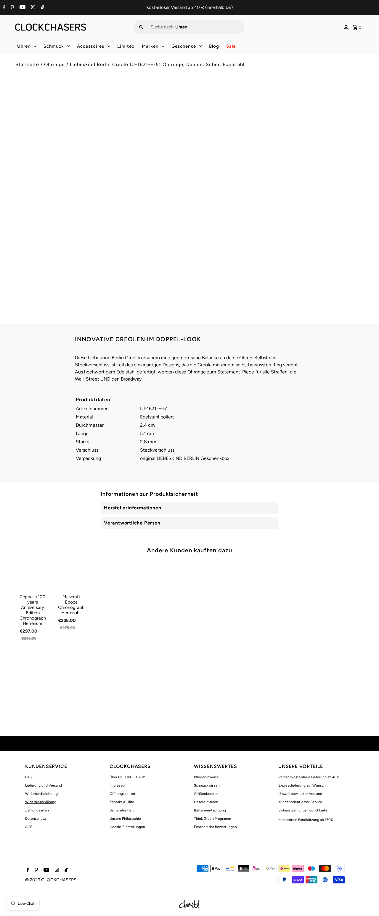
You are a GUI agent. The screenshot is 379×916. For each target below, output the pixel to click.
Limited (126, 46)
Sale (231, 46)
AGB (28, 827)
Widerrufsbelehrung (41, 794)
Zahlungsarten (37, 810)
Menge (201, 148)
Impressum (118, 785)
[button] (279, 188)
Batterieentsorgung (210, 810)
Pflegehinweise (206, 777)
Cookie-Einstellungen (127, 827)
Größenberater (206, 794)
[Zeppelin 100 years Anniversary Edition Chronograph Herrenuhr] (33, 576)
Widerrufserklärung (40, 802)
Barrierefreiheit (122, 810)
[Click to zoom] (175, 99)
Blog (214, 46)
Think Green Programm (212, 818)
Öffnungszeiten (122, 794)
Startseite (27, 64)
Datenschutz (35, 818)
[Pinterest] (11, 8)
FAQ (28, 777)
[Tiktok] (41, 8)
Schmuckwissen (207, 785)
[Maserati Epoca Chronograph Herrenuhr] (71, 576)
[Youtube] (21, 8)
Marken (150, 46)
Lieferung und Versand (43, 785)
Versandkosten (244, 122)
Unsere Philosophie (125, 818)
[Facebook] (3, 8)
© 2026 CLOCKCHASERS (50, 880)
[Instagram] (32, 8)
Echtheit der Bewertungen (215, 827)
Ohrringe (54, 64)
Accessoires (90, 46)
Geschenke (183, 46)
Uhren (23, 46)
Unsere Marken (206, 802)
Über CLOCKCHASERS (128, 777)
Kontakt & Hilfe (122, 802)
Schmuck (54, 46)
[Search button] (141, 27)
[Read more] (346, 27)
